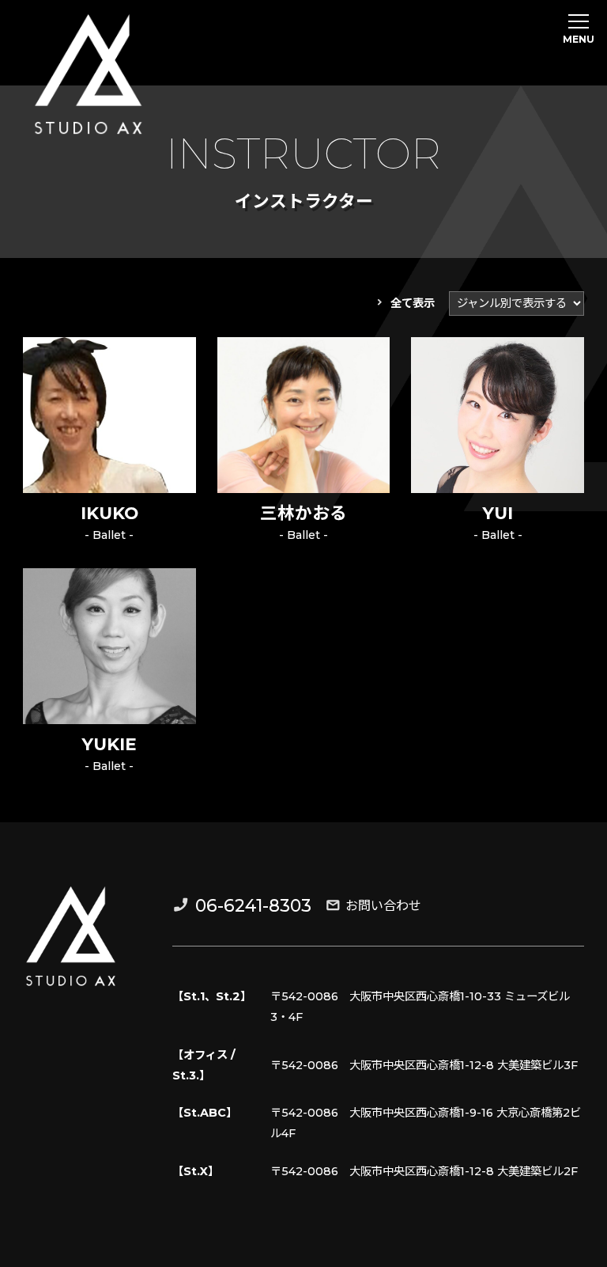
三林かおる (303, 513)
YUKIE (109, 744)
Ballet (109, 535)
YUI (497, 513)
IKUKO (109, 513)
